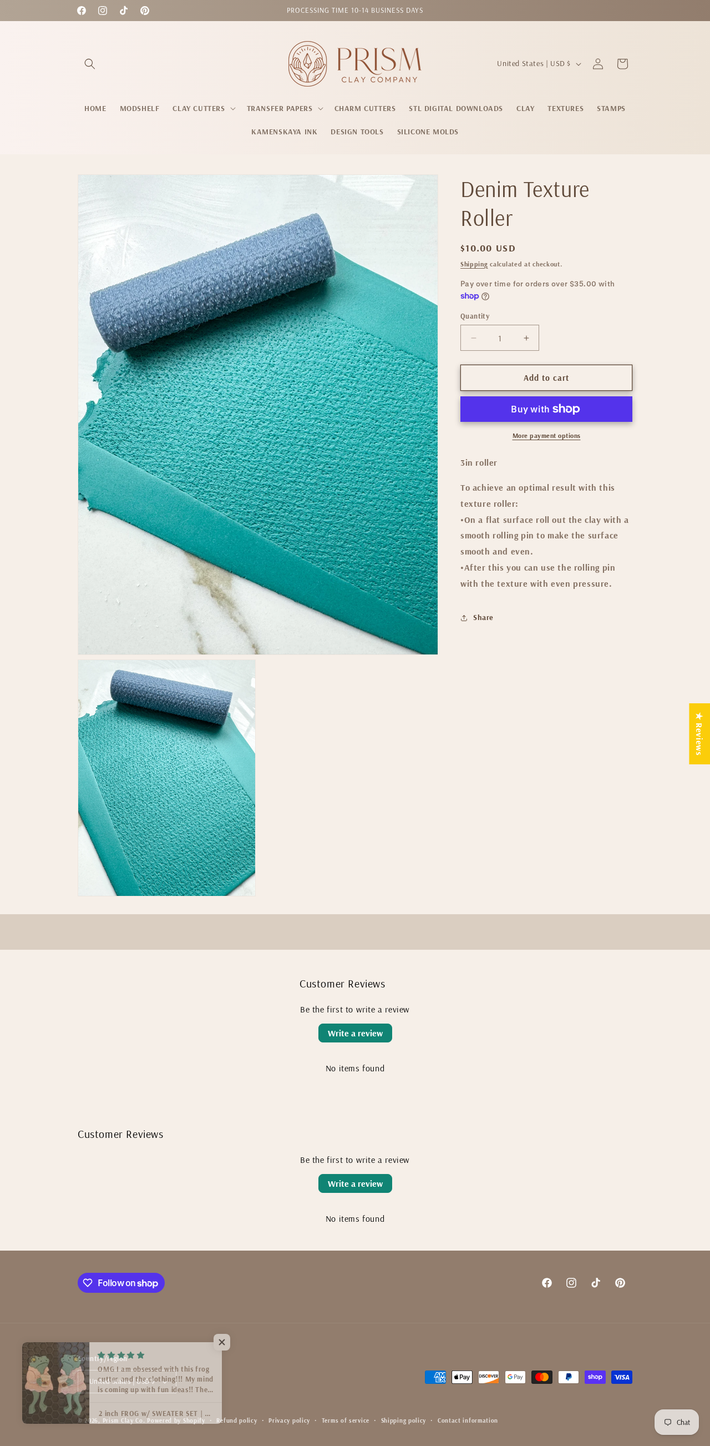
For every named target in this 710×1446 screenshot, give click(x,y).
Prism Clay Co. (124, 1420)
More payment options (547, 435)
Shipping (474, 264)
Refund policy (236, 1420)
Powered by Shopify (176, 1420)
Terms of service (345, 1420)
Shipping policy (404, 1420)
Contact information (468, 1420)
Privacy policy (289, 1420)
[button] (90, 64)
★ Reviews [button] (699, 733)
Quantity (474, 315)
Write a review (355, 1033)
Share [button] (483, 617)
